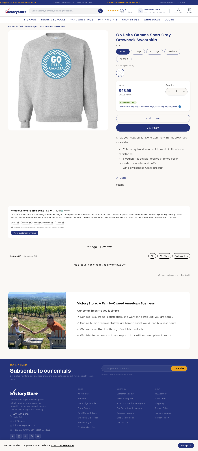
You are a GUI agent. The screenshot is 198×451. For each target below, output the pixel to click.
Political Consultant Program (131, 403)
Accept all (186, 445)
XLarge (124, 59)
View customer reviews (24, 233)
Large (137, 52)
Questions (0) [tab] (30, 256)
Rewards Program (125, 413)
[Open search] (152, 256)
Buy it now (153, 128)
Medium (172, 52)
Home (11, 26)
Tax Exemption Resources (129, 408)
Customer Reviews (126, 394)
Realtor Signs (84, 422)
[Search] (100, 11)
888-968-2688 (21, 414)
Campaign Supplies (88, 403)
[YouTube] (38, 436)
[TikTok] (25, 436)
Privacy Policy (162, 418)
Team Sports (84, 408)
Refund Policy (162, 408)
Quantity (170, 85)
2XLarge (154, 52)
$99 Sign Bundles (86, 427)
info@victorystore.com (24, 425)
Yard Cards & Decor (87, 413)
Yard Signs (83, 394)
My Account (160, 394)
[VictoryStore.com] (15, 11)
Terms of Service (163, 413)
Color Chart (160, 399)
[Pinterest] (31, 436)
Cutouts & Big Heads (88, 418)
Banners (82, 399)
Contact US (122, 422)
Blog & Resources (125, 418)
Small (123, 52)
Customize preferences (62, 445)
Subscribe (179, 368)
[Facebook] (12, 436)
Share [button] (123, 178)
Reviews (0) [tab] (15, 256)
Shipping (159, 403)
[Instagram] (19, 436)
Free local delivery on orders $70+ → (126, 3)
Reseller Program (125, 399)
